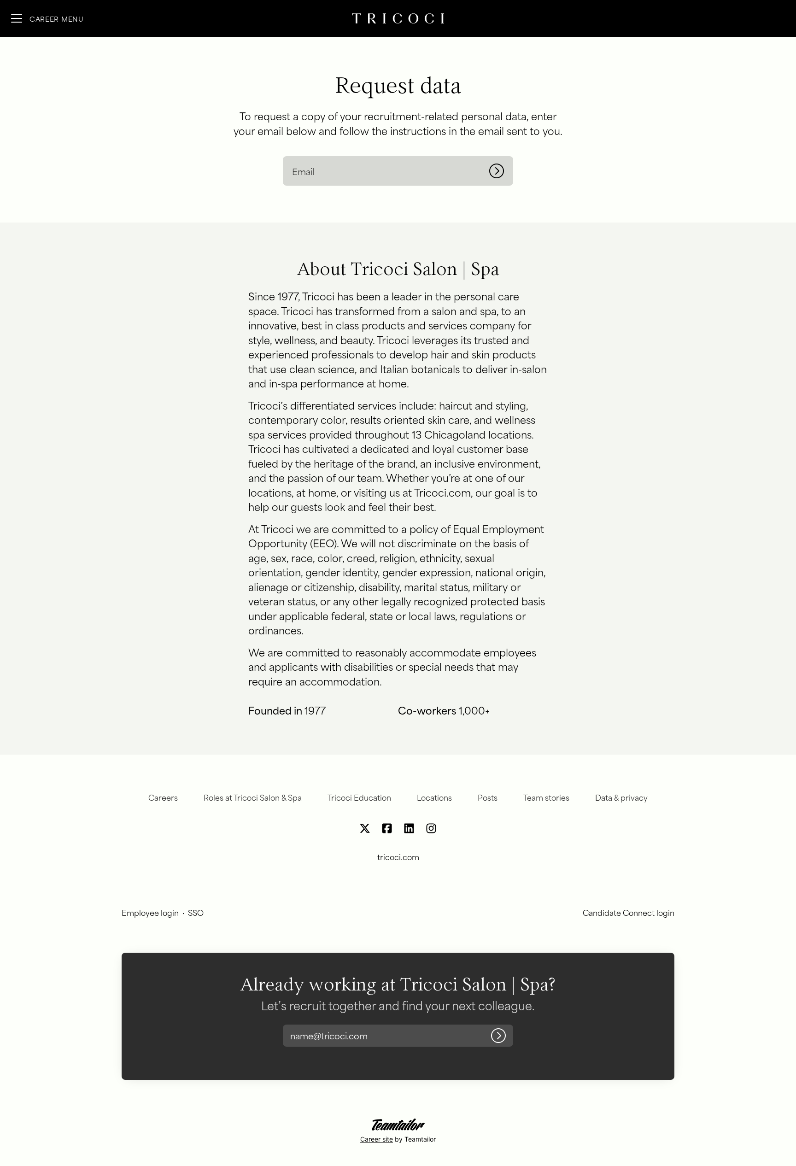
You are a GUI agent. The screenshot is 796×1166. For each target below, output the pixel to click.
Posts (488, 797)
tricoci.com (398, 856)
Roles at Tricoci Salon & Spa (253, 797)
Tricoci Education (359, 797)
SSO (196, 912)
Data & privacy (621, 797)
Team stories (546, 797)
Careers (163, 797)
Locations (434, 797)
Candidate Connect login (628, 912)
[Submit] (501, 171)
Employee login (150, 912)
